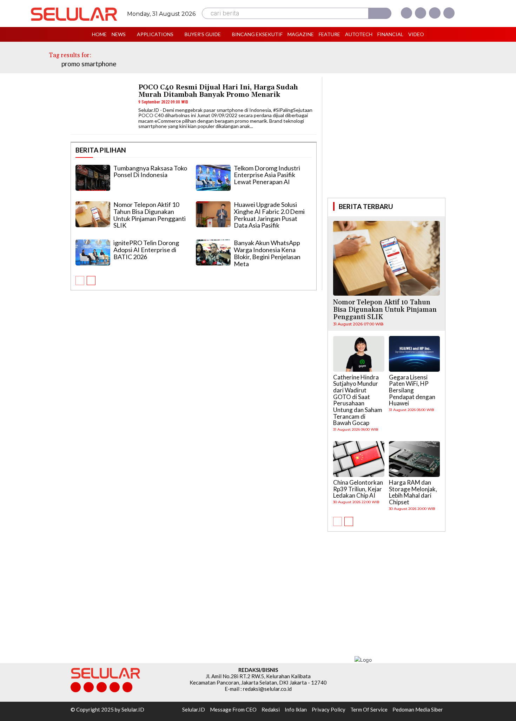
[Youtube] (449, 13)
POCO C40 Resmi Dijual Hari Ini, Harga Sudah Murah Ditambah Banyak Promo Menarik (218, 91)
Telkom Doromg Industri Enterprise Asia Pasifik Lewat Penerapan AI (267, 175)
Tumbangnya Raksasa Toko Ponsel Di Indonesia (150, 171)
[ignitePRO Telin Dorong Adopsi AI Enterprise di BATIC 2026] (92, 252)
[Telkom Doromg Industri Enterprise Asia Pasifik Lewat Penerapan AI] (213, 178)
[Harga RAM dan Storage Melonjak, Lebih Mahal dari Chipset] (414, 459)
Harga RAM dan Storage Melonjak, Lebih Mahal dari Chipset (413, 492)
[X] (434, 13)
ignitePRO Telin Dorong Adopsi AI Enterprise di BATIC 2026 (146, 250)
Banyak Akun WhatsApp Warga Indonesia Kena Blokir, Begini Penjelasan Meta (267, 253)
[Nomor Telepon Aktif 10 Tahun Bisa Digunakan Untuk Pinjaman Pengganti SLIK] (92, 214)
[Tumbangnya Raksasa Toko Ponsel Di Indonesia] (92, 178)
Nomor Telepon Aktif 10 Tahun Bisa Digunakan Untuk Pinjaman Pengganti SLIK (149, 215)
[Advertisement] (386, 136)
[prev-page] (79, 280)
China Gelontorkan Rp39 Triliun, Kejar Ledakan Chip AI (358, 489)
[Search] (379, 13)
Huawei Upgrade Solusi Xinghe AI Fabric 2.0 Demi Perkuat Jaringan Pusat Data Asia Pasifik (269, 215)
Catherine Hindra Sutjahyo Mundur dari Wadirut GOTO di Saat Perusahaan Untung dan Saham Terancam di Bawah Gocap (357, 400)
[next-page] (91, 280)
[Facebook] (406, 13)
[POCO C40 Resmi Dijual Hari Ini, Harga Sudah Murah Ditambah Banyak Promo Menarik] (101, 105)
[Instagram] (420, 13)
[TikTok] (102, 687)
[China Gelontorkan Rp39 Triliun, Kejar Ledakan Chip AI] (358, 459)
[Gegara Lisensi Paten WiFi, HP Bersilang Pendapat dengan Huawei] (414, 354)
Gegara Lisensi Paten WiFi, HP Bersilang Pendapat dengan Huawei (412, 390)
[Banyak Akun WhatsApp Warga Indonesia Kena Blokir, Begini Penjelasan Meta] (213, 252)
